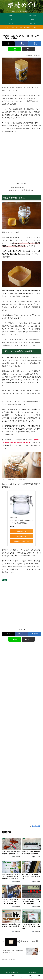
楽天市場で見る (21, 536)
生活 (5, 580)
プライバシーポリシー (11, 972)
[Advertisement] (21, 156)
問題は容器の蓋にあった (18, 187)
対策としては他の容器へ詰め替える (22, 190)
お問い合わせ (32, 972)
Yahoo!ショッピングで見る (21, 541)
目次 (18, 183)
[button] (28, 49)
